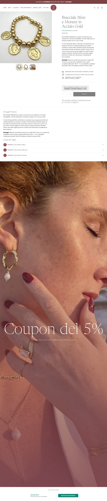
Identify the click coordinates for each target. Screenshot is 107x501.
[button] (65, 30)
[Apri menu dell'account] (98, 7)
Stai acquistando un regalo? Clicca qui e (75, 88)
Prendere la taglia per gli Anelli (16, 144)
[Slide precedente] (2, 37)
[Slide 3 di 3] (33, 67)
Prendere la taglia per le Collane (16, 155)
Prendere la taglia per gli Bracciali (17, 150)
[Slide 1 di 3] (19, 67)
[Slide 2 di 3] (26, 67)
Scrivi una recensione (68, 495)
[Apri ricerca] (94, 7)
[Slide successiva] (50, 37)
